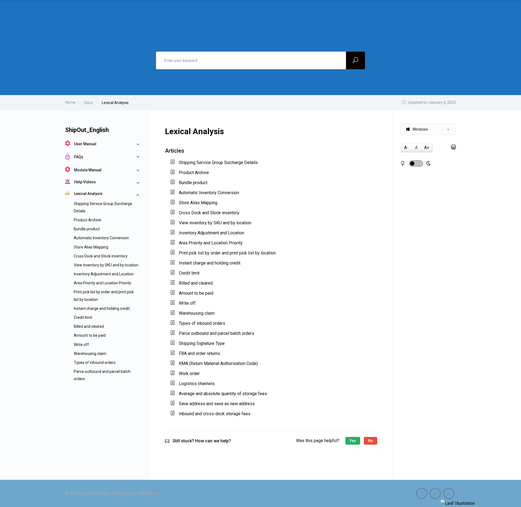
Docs (88, 102)
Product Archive (87, 220)
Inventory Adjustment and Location (104, 274)
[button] (428, 129)
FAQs (78, 157)
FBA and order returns (199, 353)
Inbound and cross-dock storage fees (214, 413)
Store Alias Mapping (91, 247)
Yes (353, 441)
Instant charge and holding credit (102, 308)
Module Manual (87, 170)
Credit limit (83, 317)
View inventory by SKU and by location (106, 265)
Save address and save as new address (217, 403)
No (370, 441)
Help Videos (85, 182)
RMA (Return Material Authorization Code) (218, 363)
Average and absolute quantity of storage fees (223, 393)
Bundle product (87, 229)
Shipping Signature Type (202, 343)
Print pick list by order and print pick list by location (227, 253)
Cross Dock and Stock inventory (101, 256)
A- (406, 147)
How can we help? (213, 440)
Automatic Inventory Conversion (101, 238)
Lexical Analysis (88, 193)
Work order (189, 373)
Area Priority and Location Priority (102, 283)
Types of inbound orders (95, 362)
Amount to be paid (90, 335)
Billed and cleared (89, 326)
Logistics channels (197, 383)
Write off (81, 344)
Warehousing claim (90, 353)
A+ (426, 147)
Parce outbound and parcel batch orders (216, 333)
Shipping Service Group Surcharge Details (218, 162)
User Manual (85, 144)
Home (70, 102)
